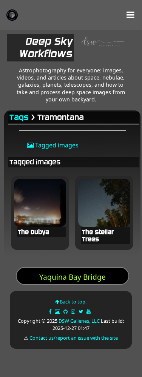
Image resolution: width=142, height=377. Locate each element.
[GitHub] (66, 311)
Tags (19, 117)
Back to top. (73, 301)
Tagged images (56, 145)
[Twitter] (81, 311)
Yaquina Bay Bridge (72, 277)
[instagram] (73, 311)
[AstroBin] (58, 311)
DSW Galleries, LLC (79, 320)
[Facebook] (50, 311)
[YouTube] (89, 311)
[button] (130, 15)
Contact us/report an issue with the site (73, 337)
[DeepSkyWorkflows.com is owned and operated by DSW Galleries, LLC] (100, 49)
